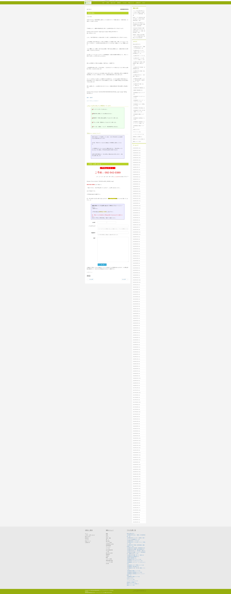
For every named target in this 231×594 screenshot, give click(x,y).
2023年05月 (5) (136, 241)
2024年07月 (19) (136, 208)
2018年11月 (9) (136, 361)
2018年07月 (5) (136, 371)
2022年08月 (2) (136, 263)
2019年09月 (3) (136, 337)
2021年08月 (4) (136, 291)
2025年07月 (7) (136, 179)
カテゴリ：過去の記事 (124, 9)
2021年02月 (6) (136, 303)
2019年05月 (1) (136, 347)
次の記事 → (125, 279)
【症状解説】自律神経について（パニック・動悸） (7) (139, 122)
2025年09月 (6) (136, 174)
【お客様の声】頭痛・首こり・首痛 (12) (138, 84)
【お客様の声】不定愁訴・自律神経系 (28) (139, 68)
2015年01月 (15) (136, 471)
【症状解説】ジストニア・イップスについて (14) (139, 101)
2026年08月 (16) (136, 148)
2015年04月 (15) (136, 464)
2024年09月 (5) (136, 203)
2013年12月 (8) (136, 502)
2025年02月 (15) (136, 191)
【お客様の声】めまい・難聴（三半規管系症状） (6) (139, 47)
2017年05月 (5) (136, 404)
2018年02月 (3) (136, 383)
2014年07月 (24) (136, 486)
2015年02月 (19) (136, 469)
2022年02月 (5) (136, 277)
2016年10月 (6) (136, 421)
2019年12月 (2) (136, 332)
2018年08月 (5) (136, 368)
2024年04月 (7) (136, 215)
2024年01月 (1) (136, 222)
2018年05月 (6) (136, 375)
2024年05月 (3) (136, 212)
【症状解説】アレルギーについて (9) (139, 97)
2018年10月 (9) (136, 363)
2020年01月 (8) (136, 330)
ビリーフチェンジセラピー (93, 100)
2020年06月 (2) (136, 320)
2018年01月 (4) (136, 385)
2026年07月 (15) (136, 150)
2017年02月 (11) (136, 411)
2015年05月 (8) (136, 462)
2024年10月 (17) (136, 200)
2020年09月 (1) (136, 313)
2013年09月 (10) (136, 510)
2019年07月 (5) (136, 342)
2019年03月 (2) (136, 351)
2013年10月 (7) (136, 507)
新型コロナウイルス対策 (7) (139, 139)
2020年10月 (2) (136, 311)
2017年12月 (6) (136, 387)
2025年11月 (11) (136, 169)
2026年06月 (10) (136, 152)
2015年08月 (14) (136, 454)
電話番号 (93, 232)
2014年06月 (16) (136, 488)
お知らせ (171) (136, 129)
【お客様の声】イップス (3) (139, 55)
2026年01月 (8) (136, 164)
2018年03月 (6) (136, 380)
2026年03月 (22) (136, 160)
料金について (131, 2)
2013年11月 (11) (136, 505)
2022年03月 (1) (136, 275)
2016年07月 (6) (136, 428)
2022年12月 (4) (136, 253)
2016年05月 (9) (136, 433)
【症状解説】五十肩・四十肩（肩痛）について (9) (139, 111)
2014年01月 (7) (136, 500)
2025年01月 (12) (136, 193)
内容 (94, 238)
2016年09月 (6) (136, 423)
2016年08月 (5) (136, 426)
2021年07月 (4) (136, 294)
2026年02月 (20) (136, 162)
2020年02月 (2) (136, 327)
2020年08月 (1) (136, 315)
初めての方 (113, 2)
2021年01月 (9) (136, 306)
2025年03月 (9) (136, 188)
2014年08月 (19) (136, 483)
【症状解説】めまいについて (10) (139, 93)
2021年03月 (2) (136, 301)
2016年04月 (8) (136, 435)
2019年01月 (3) (136, 356)
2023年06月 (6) (136, 239)
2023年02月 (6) (136, 248)
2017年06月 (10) (136, 402)
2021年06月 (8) (136, 296)
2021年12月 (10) (136, 282)
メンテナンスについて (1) (138, 134)
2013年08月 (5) (136, 512)
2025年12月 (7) (136, 167)
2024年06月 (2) (136, 210)
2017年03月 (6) (136, 409)
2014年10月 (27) (136, 478)
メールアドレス (92, 225)
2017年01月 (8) (136, 414)
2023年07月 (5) (136, 236)
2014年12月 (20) (136, 474)
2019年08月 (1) (136, 339)
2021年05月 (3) (136, 299)
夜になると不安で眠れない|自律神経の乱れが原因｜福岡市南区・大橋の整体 (139, 24)
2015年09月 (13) (136, 452)
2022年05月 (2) (136, 270)
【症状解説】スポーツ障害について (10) (139, 105)
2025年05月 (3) (136, 184)
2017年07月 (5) (136, 399)
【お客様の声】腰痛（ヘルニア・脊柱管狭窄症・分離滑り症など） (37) (139, 80)
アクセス (125, 2)
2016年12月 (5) (136, 416)
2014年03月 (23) (136, 495)
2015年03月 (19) (136, 466)
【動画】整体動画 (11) (138, 90)
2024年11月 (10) (136, 198)
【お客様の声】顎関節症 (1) (139, 87)
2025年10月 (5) (136, 172)
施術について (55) (137, 141)
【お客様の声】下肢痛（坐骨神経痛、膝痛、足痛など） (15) (139, 63)
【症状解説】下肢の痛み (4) (139, 107)
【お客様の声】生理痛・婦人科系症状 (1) (139, 72)
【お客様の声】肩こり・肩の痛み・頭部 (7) (139, 75)
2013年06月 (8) (136, 517)
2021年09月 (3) (136, 289)
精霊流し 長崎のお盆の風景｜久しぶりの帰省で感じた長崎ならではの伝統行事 (139, 36)
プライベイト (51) (137, 131)
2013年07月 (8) (136, 514)
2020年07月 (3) (136, 318)
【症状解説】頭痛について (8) (138, 126)
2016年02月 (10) (136, 440)
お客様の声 (138, 2)
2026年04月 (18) (136, 157)
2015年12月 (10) (136, 445)
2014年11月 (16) (136, 476)
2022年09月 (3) (136, 260)
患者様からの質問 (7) (137, 136)
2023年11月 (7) (136, 227)
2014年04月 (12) (136, 493)
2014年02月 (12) (136, 498)
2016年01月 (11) (136, 442)
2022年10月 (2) (136, 258)
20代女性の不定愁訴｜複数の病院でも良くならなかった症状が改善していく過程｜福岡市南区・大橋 (139, 30)
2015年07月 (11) (136, 457)
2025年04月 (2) (136, 186)
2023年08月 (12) (136, 234)
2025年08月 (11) (136, 176)
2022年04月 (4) (136, 272)
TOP (103, 2)
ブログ (143, 2)
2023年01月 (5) (136, 251)
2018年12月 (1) (136, 359)
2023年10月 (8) (136, 229)
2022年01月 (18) (136, 279)
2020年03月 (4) (136, 325)
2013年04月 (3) (136, 522)
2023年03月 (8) (136, 246)
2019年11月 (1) (136, 335)
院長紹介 (119, 2)
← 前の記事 (90, 279)
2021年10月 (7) (136, 287)
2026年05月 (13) (136, 155)
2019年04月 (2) (136, 349)
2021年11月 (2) (136, 284)
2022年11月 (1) (136, 255)
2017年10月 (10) (136, 392)
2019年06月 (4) (136, 344)
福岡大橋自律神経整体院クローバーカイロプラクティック (100, 590)
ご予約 (107, 2)
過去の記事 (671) (136, 44)
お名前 (94, 222)
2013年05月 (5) (136, 519)
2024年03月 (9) (136, 217)
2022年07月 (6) (136, 265)
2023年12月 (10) (136, 224)
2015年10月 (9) (136, 450)
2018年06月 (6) (136, 373)
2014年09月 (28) (136, 481)
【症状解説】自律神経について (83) (139, 119)
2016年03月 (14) (136, 438)
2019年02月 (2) (136, 354)
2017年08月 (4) (136, 397)
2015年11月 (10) (136, 447)
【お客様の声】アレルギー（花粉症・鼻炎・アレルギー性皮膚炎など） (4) (139, 52)
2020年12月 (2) (136, 308)
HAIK (145, 591)
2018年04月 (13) (136, 378)
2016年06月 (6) (136, 430)
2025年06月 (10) (136, 181)
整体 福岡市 (90, 97)
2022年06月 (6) (136, 267)
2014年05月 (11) (136, 490)
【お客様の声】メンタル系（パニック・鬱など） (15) (138, 59)
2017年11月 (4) (136, 390)
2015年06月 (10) (136, 459)
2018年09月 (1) (136, 366)
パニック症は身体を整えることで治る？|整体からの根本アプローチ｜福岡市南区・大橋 (139, 13)
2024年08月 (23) (136, 205)
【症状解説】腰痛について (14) (138, 115)
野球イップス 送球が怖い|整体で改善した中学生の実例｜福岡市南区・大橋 (139, 19)
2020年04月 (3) (136, 323)
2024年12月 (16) (136, 196)
